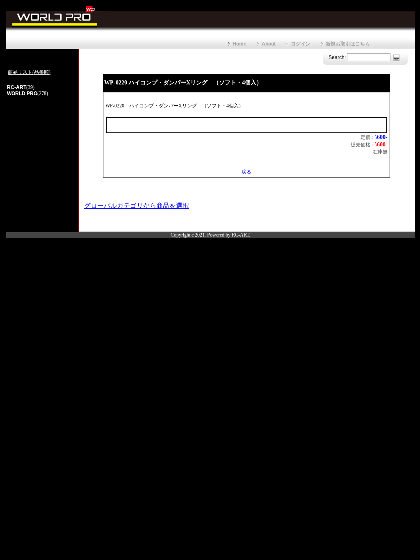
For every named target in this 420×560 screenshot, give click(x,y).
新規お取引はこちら (348, 44)
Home (240, 44)
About (269, 44)
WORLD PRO (22, 93)
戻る (246, 172)
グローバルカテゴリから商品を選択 (136, 205)
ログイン (300, 44)
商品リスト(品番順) (29, 72)
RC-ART (16, 87)
